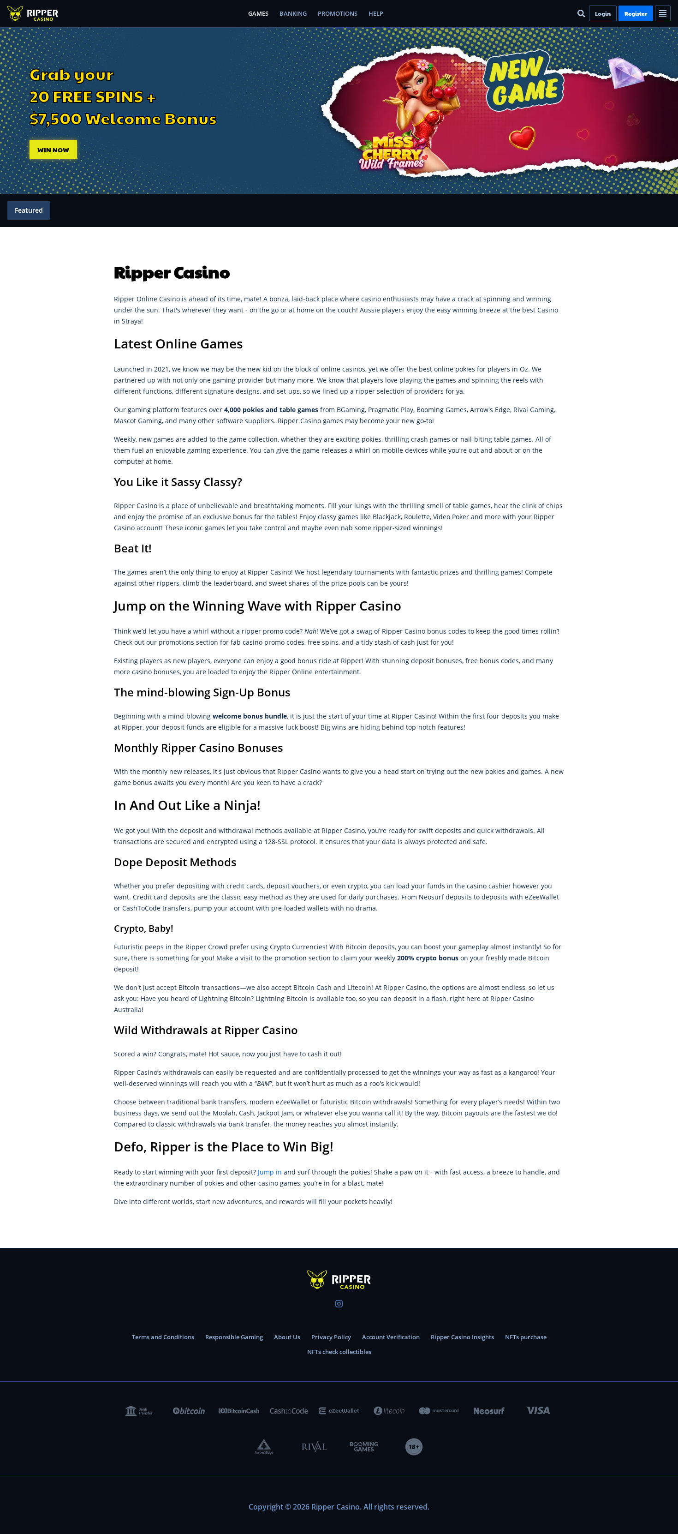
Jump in (270, 1172)
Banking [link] (293, 13)
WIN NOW (53, 149)
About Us (287, 1337)
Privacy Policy (331, 1337)
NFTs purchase (526, 1337)
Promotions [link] (337, 13)
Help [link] (376, 13)
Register (635, 13)
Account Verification (391, 1337)
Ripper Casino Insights (462, 1337)
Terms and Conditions (163, 1337)
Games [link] (258, 13)
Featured (29, 210)
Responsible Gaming (234, 1337)
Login (603, 13)
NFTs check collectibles (339, 1352)
